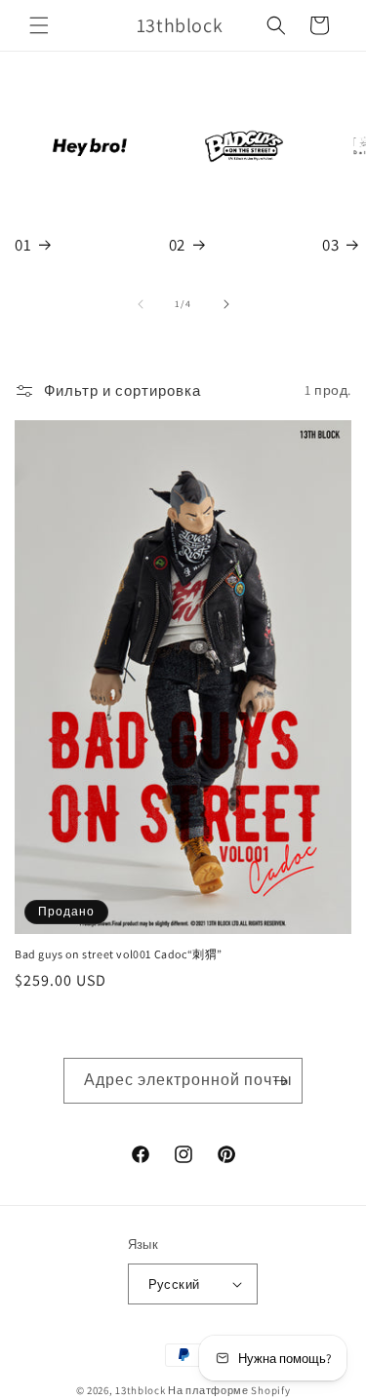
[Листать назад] (140, 304)
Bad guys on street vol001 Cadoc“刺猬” (119, 954)
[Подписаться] (280, 1081)
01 (23, 244)
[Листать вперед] (226, 304)
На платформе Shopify (229, 1390)
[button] (39, 25)
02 (177, 244)
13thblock (140, 1390)
